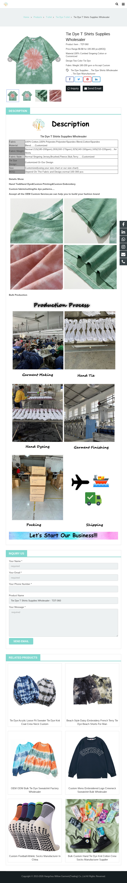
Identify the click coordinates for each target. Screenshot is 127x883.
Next (58, 59)
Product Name (16, 595)
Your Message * (17, 607)
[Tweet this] (79, 79)
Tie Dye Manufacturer (84, 73)
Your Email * (15, 572)
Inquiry (74, 88)
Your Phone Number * (20, 584)
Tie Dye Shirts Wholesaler (104, 70)
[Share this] (70, 79)
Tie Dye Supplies (79, 70)
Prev (10, 59)
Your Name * (15, 561)
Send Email (94, 88)
